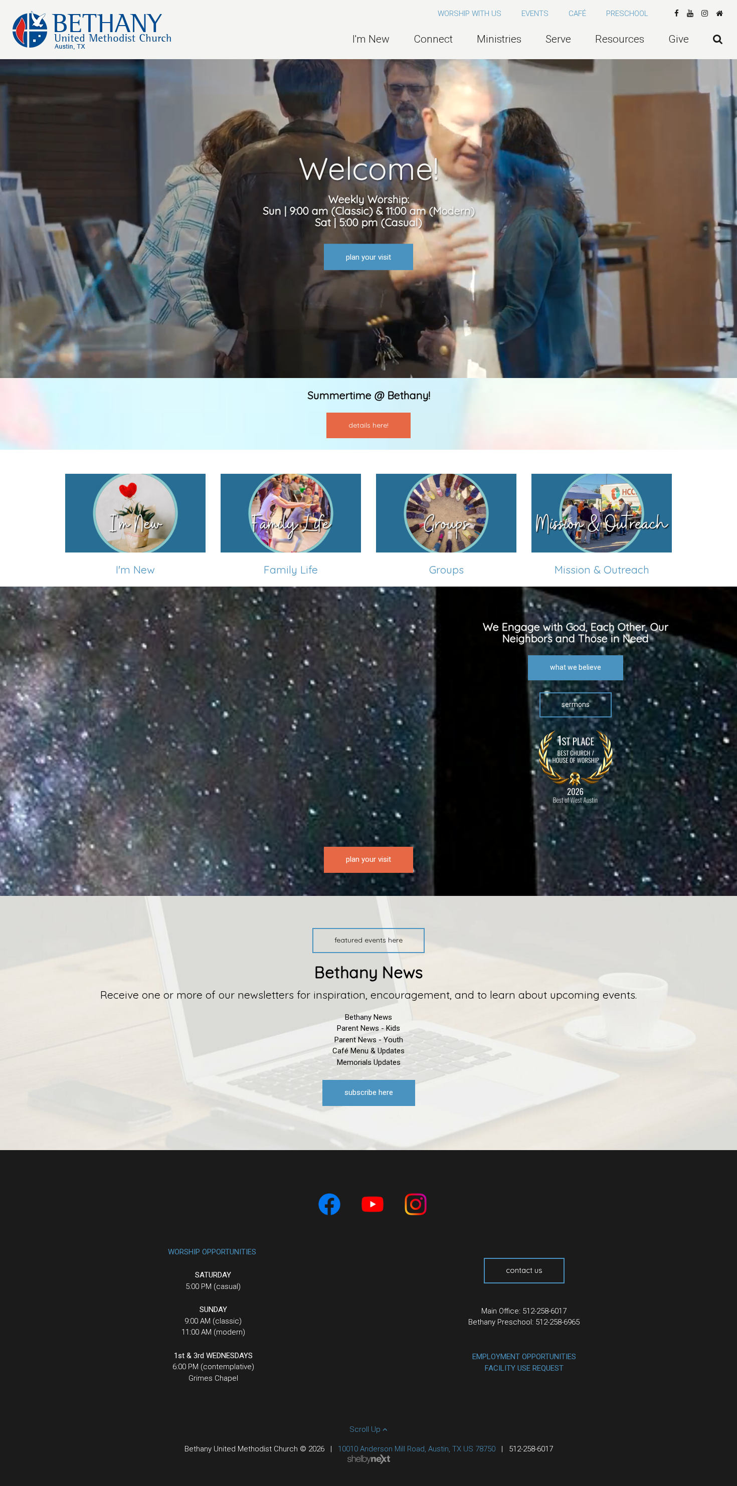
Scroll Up (366, 1429)
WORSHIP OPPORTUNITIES (212, 1251)
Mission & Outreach (602, 569)
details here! (368, 425)
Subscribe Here (368, 1092)
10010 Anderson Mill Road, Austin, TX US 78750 (416, 1448)
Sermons (576, 704)
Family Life (291, 569)
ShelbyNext (368, 1459)
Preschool (627, 13)
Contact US (524, 1270)
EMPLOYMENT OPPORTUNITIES (524, 1356)
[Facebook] (676, 13)
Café (577, 13)
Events (534, 13)
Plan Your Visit (368, 256)
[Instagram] (704, 13)
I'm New (135, 569)
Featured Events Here (368, 940)
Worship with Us (469, 13)
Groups (446, 569)
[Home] (719, 13)
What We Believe (575, 667)
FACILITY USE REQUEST (524, 1368)
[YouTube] (690, 13)
